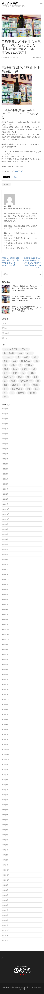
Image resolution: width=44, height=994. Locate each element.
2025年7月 (5, 474)
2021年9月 (5, 704)
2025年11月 (5, 454)
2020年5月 (5, 785)
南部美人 (29, 365)
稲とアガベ (17, 389)
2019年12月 (5, 810)
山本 (31, 373)
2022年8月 (5, 649)
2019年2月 (5, 860)
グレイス (29, 353)
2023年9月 (5, 584)
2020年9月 (5, 765)
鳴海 (5, 397)
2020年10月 (5, 760)
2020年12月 (5, 750)
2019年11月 (5, 815)
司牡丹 (6, 369)
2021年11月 (5, 694)
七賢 (18, 357)
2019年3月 (5, 855)
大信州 (25, 369)
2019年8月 (5, 830)
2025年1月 (5, 504)
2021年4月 (5, 729)
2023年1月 (5, 624)
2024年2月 (5, 559)
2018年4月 (5, 910)
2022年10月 (5, 639)
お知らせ (4, 323)
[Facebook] (2, 958)
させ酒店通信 (10, 3)
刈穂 (36, 361)
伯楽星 (14, 361)
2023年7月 (5, 594)
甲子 (26, 385)
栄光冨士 (26, 381)
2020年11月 (5, 755)
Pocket (13, 177)
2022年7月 (5, 654)
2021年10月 (5, 699)
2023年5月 (5, 604)
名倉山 (15, 369)
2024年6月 (5, 539)
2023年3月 (5, 614)
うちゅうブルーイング (16, 349)
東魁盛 (6, 184)
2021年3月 (5, 734)
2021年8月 (5, 709)
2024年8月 (5, 529)
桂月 (38, 381)
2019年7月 (5, 835)
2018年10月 (5, 880)
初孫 (5, 365)
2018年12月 (5, 870)
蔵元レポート (6, 338)
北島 (13, 365)
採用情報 (4, 328)
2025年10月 (5, 459)
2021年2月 (5, 739)
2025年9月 (5, 464)
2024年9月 (5, 524)
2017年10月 (5, 940)
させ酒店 (6, 57)
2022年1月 (5, 684)
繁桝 (5, 393)
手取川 (20, 377)
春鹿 (35, 377)
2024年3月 (5, 554)
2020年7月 (5, 775)
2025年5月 (5, 484)
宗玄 (23, 373)
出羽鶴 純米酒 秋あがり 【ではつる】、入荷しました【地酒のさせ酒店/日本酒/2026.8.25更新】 (27, 288)
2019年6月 (5, 840)
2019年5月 (5, 845)
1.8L (21, 171)
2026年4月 (5, 429)
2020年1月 (5, 805)
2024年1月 (5, 564)
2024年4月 (5, 549)
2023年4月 (5, 609)
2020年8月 (5, 770)
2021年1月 (5, 745)
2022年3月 (5, 674)
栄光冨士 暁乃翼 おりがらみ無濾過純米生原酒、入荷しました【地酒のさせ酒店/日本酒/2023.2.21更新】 (32, 263)
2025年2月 (5, 499)
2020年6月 (5, 780)
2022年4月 (5, 669)
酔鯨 (12, 393)
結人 (36, 389)
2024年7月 (5, 534)
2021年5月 (5, 724)
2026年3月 (5, 434)
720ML (16, 171)
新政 (28, 377)
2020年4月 (5, 790)
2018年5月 (5, 905)
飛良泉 (32, 393)
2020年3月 (5, 795)
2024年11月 (5, 514)
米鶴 (28, 389)
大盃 (34, 369)
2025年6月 (5, 479)
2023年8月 (5, 589)
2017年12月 (5, 930)
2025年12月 (5, 449)
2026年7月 (5, 414)
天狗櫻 (15, 373)
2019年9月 (5, 825)
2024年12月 (5, 509)
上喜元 (26, 357)
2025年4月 (5, 489)
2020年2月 (5, 800)
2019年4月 (5, 850)
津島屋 (15, 385)
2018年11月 (5, 875)
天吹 (6, 373)
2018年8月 (5, 890)
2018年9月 (5, 885)
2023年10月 (5, 579)
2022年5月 (5, 664)
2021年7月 (5, 714)
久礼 (35, 357)
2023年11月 (5, 574)
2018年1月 (5, 925)
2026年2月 (5, 439)
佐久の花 (25, 361)
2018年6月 (5, 900)
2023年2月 (5, 619)
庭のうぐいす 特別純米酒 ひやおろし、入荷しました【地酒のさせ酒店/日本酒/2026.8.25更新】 (27, 309)
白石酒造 (35, 385)
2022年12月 (5, 629)
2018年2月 (5, 920)
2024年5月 (5, 544)
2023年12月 (5, 569)
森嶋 (5, 385)
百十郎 (5, 389)
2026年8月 (5, 409)
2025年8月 (5, 469)
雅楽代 (21, 393)
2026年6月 (5, 419)
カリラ (20, 353)
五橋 (6, 361)
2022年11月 (5, 634)
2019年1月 (5, 865)
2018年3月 (5, 915)
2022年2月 (5, 679)
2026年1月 (5, 444)
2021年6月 (5, 719)
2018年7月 (5, 895)
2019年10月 (5, 820)
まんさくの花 (9, 353)
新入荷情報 (37, 57)
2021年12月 (5, 689)
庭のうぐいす (8, 377)
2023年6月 (5, 599)
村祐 (5, 381)
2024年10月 (5, 519)
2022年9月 (5, 644)
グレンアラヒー (8, 357)
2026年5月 (5, 424)
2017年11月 (5, 935)
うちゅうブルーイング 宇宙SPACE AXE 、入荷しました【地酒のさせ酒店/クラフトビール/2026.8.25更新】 (27, 298)
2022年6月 (5, 659)
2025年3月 (5, 494)
